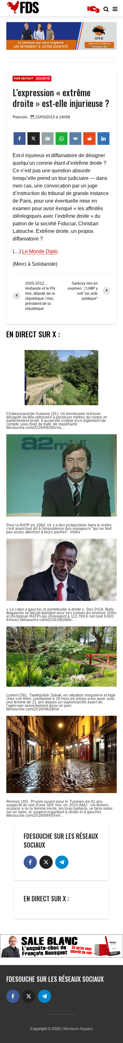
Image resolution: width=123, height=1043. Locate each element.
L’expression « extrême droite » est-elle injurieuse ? (61, 98)
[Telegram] (61, 862)
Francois (20, 117)
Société (43, 78)
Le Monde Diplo (40, 251)
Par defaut (23, 78)
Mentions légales (78, 1029)
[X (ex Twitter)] (46, 862)
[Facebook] (30, 862)
